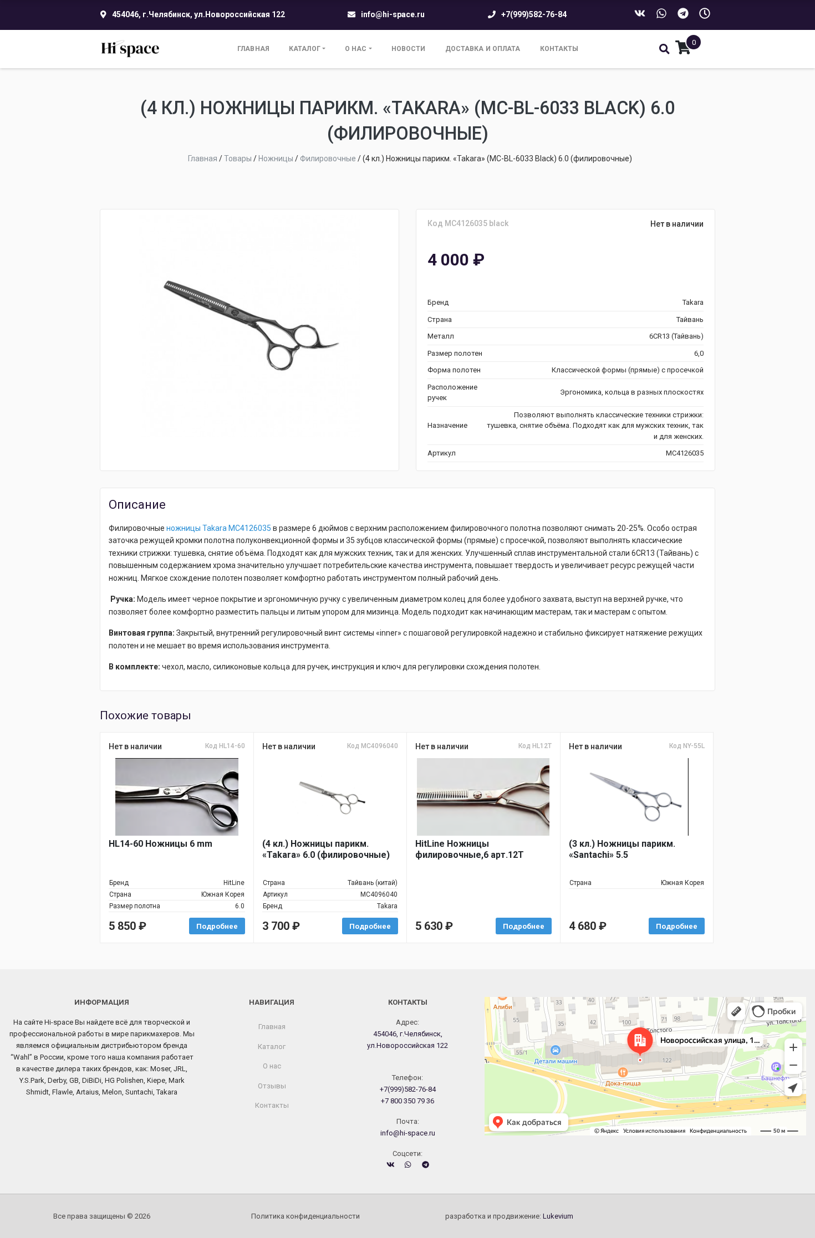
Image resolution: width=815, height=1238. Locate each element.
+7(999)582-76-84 (534, 14)
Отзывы (272, 1086)
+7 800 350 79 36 (407, 1101)
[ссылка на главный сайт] (130, 49)
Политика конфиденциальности (305, 1216)
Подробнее (217, 926)
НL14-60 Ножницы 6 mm (160, 843)
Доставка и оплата (483, 49)
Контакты (559, 49)
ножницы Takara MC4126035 (218, 528)
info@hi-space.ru (393, 14)
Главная (253, 49)
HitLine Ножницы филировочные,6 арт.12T (469, 849)
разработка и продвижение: (509, 1216)
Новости (408, 49)
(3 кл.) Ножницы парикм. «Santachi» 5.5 (622, 849)
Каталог (304, 49)
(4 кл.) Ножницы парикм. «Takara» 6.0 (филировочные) (326, 849)
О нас (356, 49)
